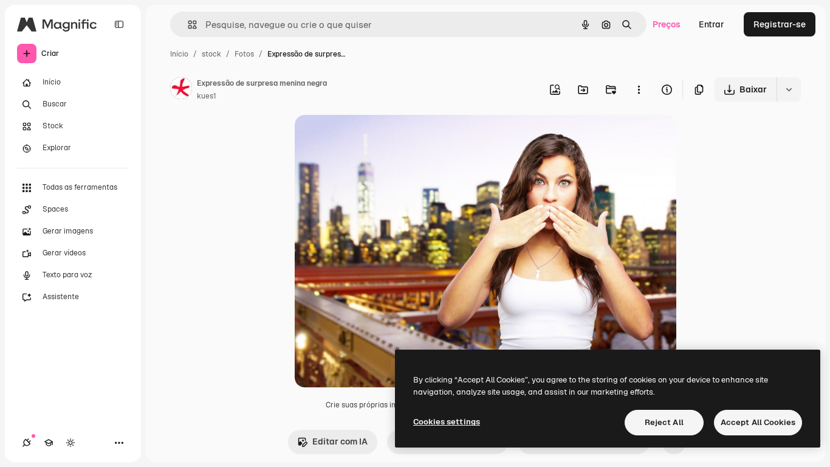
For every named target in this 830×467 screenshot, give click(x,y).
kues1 (206, 96)
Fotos (244, 54)
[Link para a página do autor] (181, 90)
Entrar (711, 24)
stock (211, 54)
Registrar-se (779, 24)
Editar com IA (340, 441)
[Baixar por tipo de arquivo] (789, 89)
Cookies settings (446, 422)
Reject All (664, 422)
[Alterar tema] (70, 442)
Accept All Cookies (758, 422)
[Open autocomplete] (187, 24)
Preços (667, 24)
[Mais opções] (638, 89)
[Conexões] (26, 442)
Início (179, 54)
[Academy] (48, 442)
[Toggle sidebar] (119, 24)
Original (372, 138)
